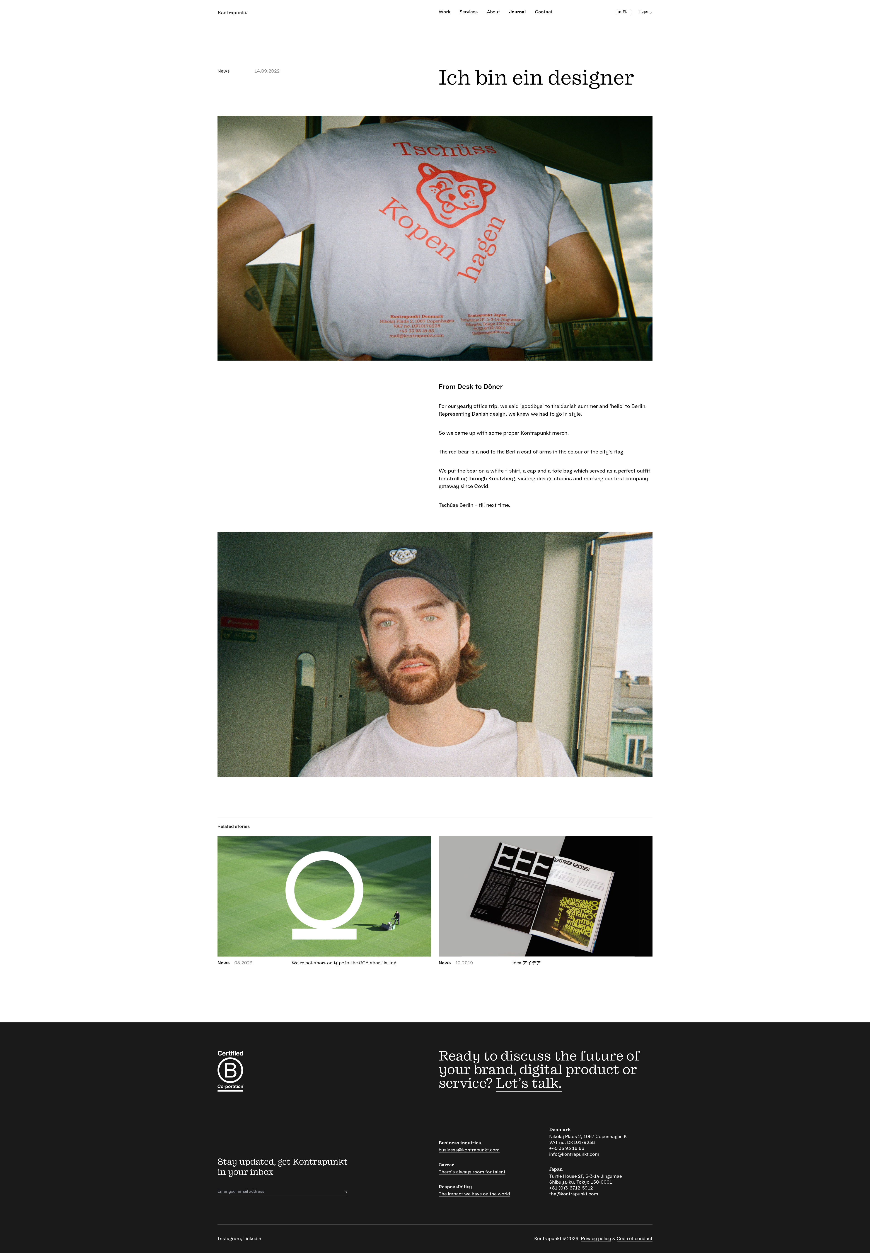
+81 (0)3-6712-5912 (571, 1188)
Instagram (229, 1238)
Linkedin (252, 1238)
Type (643, 12)
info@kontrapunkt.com (574, 1154)
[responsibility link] (251, 1071)
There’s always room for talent (472, 1172)
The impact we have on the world (474, 1194)
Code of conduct (634, 1238)
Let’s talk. (529, 1083)
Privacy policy (596, 1238)
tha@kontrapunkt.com (573, 1194)
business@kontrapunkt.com (469, 1150)
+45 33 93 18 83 (566, 1148)
